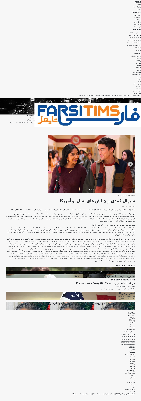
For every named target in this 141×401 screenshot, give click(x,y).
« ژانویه (138, 50)
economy (138, 61)
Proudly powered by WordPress (110, 95)
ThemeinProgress (92, 95)
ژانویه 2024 (137, 15)
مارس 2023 (137, 24)
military (138, 65)
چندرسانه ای (137, 84)
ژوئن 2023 (137, 17)
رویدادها (138, 86)
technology (137, 72)
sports (139, 70)
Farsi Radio (137, 7)
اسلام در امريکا (127, 293)
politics (138, 68)
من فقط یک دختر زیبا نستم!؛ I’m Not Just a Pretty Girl (105, 283)
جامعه (139, 81)
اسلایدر (139, 79)
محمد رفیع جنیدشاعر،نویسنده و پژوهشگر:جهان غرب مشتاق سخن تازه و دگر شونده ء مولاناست (84, 303)
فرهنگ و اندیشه (136, 91)
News (139, 9)
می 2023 (138, 20)
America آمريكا (136, 56)
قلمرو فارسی (137, 93)
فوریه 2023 (137, 26)
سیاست (138, 88)
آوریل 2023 (137, 22)
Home (139, 4)
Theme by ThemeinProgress (82, 394)
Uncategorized (136, 74)
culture (138, 58)
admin (133, 195)
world (139, 77)
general (138, 63)
